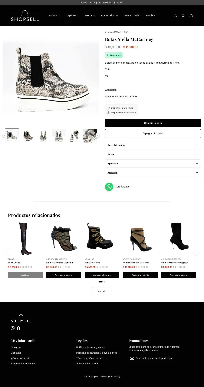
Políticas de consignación (90, 347)
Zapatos (71, 15)
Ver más (102, 291)
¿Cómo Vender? (20, 358)
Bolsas (53, 15)
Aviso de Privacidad (87, 363)
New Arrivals (131, 15)
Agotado (25, 275)
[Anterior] (4, 136)
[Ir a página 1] (101, 281)
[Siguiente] (98, 136)
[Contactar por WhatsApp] (109, 187)
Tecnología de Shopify (110, 377)
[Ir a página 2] (104, 281)
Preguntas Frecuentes (23, 363)
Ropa (89, 15)
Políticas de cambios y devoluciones (96, 353)
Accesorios (108, 15)
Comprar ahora (153, 123)
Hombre (150, 15)
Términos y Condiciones (89, 358)
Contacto (16, 353)
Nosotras (16, 347)
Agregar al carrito (153, 133)
